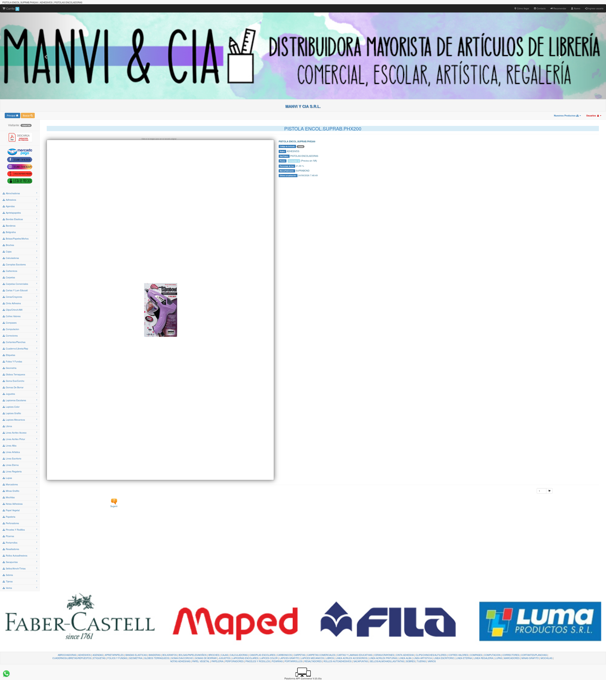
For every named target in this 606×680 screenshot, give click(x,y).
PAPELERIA (217, 661)
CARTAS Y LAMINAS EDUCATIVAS (354, 654)
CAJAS (224, 654)
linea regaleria (13, 471)
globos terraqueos (15, 374)
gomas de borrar (14, 387)
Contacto (541, 8)
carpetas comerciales (16, 283)
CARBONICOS (284, 654)
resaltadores (12, 549)
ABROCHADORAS (67, 654)
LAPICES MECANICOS (312, 658)
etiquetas (10, 355)
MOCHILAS (546, 658)
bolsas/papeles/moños (17, 238)
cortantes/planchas (15, 342)
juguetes (10, 393)
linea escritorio (13, 458)
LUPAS (498, 658)
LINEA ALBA (405, 658)
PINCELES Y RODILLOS (257, 661)
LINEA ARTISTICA (422, 658)
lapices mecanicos (15, 419)
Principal (11, 115)
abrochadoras (12, 193)
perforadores (12, 523)
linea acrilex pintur (15, 439)
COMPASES (476, 654)
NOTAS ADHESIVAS (180, 661)
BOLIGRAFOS (169, 654)
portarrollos (11, 542)
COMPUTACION (492, 654)
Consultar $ (294, 161)
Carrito (11, 8)
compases (11, 322)
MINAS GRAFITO (530, 658)
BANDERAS (154, 654)
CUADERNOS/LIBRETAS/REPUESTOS (71, 658)
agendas (10, 206)
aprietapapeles (13, 212)
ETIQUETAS (99, 658)
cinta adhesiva (13, 303)
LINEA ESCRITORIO (444, 658)
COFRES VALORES (458, 654)
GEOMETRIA (135, 658)
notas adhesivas (14, 503)
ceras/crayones (13, 296)
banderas (10, 225)
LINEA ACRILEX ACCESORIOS (351, 658)
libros (8, 426)
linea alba (10, 445)
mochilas (10, 497)
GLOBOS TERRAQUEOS (156, 658)
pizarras (9, 536)
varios (8, 587)
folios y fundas (13, 361)
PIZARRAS (277, 661)
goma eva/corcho (14, 380)
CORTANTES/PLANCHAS (534, 654)
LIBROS (330, 658)
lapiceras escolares (15, 400)
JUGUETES (224, 658)
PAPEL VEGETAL (201, 661)
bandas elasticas (14, 219)
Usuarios (591, 115)
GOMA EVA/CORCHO (182, 658)
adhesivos (10, 199)
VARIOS (432, 661)
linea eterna (12, 465)
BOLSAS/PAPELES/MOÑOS (193, 654)
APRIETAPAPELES (114, 654)
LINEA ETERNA (464, 658)
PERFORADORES (234, 661)
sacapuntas (11, 562)
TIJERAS (421, 661)
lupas (8, 477)
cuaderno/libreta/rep (16, 348)
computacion (12, 329)
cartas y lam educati (16, 290)
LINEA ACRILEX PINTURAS (383, 658)
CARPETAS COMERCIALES (321, 654)
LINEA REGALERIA (483, 658)
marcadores (11, 484)
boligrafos (10, 232)
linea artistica (12, 452)
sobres (9, 575)
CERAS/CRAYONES (384, 654)
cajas (8, 251)
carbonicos (11, 270)
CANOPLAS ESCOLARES (262, 654)
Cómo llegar (522, 8)
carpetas (10, 277)
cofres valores (13, 316)
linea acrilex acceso (16, 432)
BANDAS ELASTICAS (136, 654)
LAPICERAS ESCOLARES (245, 658)
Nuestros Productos (565, 115)
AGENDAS (97, 654)
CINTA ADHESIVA (405, 654)
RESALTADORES (313, 661)
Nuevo (576, 8)
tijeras (9, 581)
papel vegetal (12, 510)
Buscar (26, 115)
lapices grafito (13, 413)
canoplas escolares (15, 264)
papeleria (10, 516)
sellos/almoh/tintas (15, 568)
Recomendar (559, 8)
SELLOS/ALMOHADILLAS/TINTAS (387, 661)
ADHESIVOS (84, 654)
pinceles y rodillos (15, 529)
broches (9, 245)
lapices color (12, 406)
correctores (11, 335)
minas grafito (12, 490)
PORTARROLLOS (293, 661)
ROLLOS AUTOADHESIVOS (337, 661)
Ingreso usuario (595, 8)
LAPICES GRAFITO (289, 658)
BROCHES (213, 654)
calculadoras (12, 258)
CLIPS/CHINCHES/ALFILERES (431, 654)
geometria (10, 368)
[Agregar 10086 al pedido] (549, 491)
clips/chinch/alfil (13, 309)
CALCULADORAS (239, 654)
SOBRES (410, 661)
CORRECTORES (510, 654)
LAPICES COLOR (269, 658)
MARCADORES (512, 658)
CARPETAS (299, 654)
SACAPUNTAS (360, 661)
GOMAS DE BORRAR (206, 658)
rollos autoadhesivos (16, 555)
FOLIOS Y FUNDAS (117, 658)
